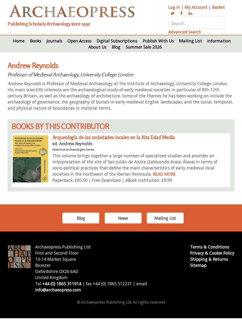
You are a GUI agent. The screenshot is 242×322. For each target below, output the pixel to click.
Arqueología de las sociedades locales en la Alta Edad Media (113, 137)
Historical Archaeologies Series (73, 150)
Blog (116, 47)
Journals (54, 41)
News (123, 218)
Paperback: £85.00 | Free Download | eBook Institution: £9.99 (112, 180)
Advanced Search (184, 32)
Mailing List (190, 41)
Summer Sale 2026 (144, 47)
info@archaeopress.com (58, 290)
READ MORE (164, 174)
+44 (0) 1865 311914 (61, 283)
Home (19, 41)
